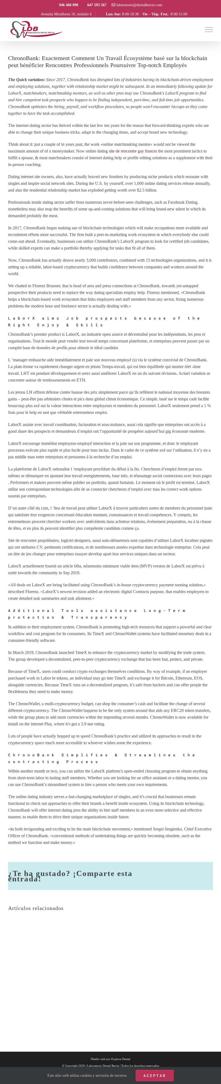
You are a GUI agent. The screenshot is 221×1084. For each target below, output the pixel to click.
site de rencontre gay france (132, 151)
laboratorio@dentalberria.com (138, 5)
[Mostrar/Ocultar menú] (209, 29)
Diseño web (98, 1059)
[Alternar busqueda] (190, 29)
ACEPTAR (154, 1075)
